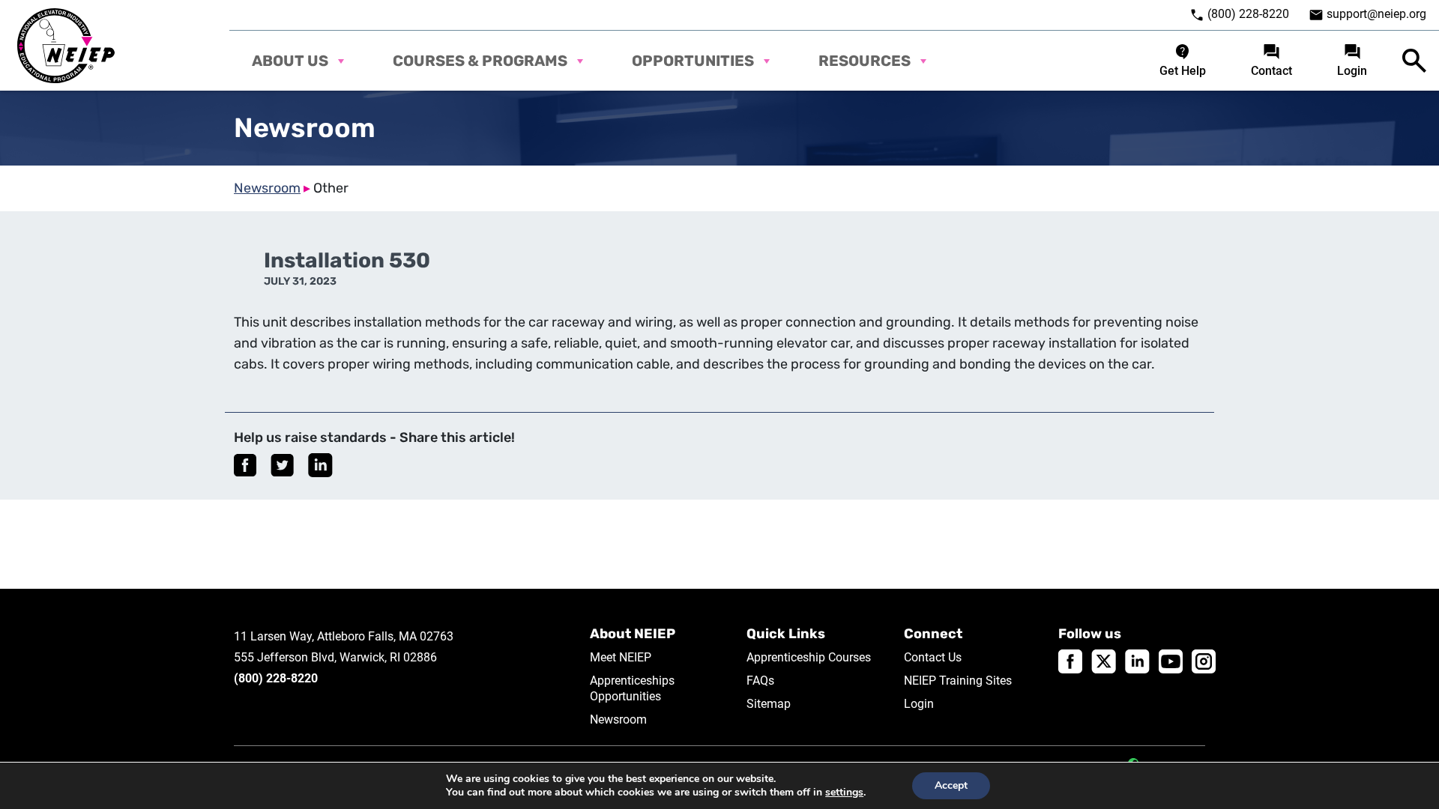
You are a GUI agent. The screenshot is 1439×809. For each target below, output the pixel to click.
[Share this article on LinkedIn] (320, 465)
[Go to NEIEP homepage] (66, 45)
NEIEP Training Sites (958, 680)
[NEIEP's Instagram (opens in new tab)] (1204, 660)
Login (1352, 71)
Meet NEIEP (620, 657)
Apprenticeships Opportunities (632, 688)
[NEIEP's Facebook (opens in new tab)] (1070, 660)
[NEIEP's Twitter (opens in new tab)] (1103, 660)
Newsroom (267, 188)
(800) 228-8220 (1246, 14)
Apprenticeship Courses (808, 657)
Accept (951, 785)
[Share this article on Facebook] (245, 465)
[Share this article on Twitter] (282, 465)
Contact (1271, 71)
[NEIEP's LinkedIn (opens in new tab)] (1137, 660)
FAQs (760, 680)
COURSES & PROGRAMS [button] (480, 61)
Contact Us (933, 657)
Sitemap (768, 704)
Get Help (1182, 71)
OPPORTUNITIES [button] (693, 61)
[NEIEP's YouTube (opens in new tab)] (1171, 660)
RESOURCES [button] (864, 61)
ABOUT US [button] (290, 61)
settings (844, 792)
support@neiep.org (1376, 14)
